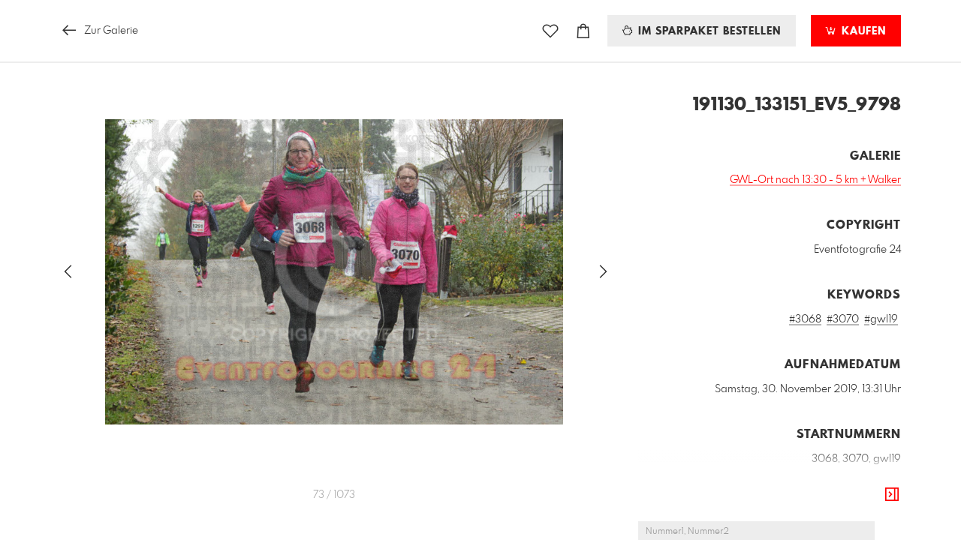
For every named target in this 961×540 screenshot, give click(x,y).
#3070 (843, 319)
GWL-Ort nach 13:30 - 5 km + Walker (815, 180)
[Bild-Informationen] (892, 495)
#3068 (805, 319)
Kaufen (862, 31)
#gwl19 (881, 319)
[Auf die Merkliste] (550, 31)
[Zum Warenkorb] (583, 31)
